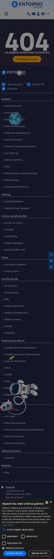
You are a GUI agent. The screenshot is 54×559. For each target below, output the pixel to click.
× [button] (51, 502)
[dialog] (27, 529)
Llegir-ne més (8, 525)
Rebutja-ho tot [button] (40, 553)
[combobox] (46, 502)
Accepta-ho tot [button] (14, 553)
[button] (27, 548)
